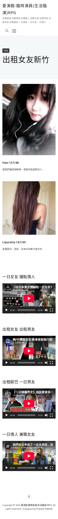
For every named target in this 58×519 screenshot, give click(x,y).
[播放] (6, 310)
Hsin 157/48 (10, 162)
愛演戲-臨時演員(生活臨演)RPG (24, 9)
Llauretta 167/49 (14, 242)
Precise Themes (44, 509)
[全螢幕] (51, 310)
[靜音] (46, 310)
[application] (29, 298)
